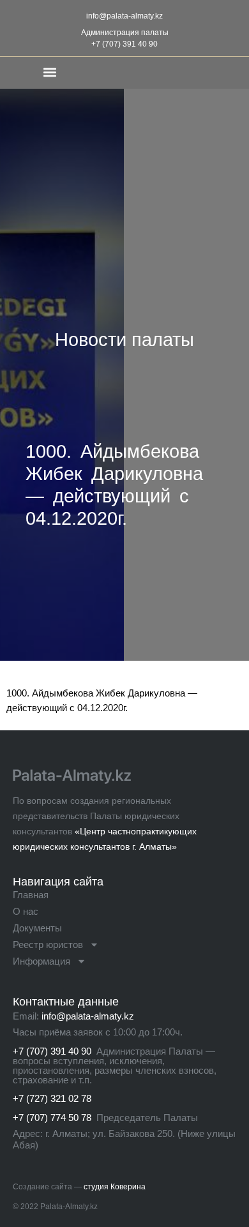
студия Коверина (115, 1186)
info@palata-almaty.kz (124, 15)
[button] (49, 71)
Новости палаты (124, 339)
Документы (37, 927)
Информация (41, 961)
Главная (31, 894)
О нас (25, 911)
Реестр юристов (48, 944)
